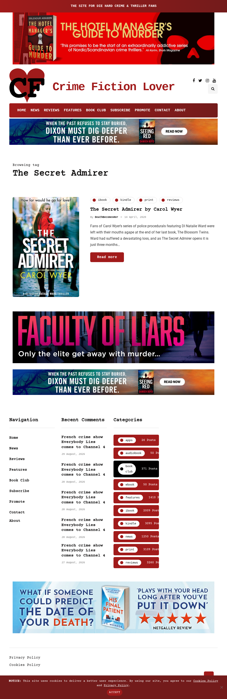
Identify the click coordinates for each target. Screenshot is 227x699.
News (35, 110)
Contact (162, 110)
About (180, 110)
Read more (107, 257)
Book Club (96, 110)
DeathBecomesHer (106, 217)
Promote (142, 110)
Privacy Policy (24, 658)
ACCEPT (114, 692)
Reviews (51, 110)
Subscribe (120, 110)
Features (73, 110)
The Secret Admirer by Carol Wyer (136, 209)
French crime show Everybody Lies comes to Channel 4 (83, 442)
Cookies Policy (24, 665)
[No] (221, 687)
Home (21, 110)
